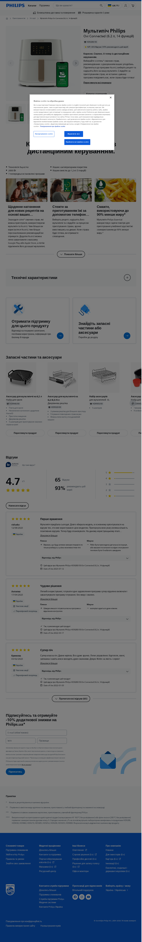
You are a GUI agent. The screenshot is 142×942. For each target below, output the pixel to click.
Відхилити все (74, 134)
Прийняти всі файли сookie (77, 142)
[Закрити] (111, 97)
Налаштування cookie (44, 134)
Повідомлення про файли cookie (52, 126)
